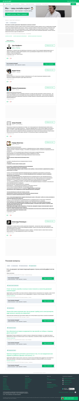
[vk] (75, 392)
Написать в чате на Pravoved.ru (69, 378)
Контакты (5, 382)
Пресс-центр (5, 385)
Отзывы (26, 383)
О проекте (4, 378)
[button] (69, 398)
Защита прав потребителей (14, 20)
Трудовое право (33, 265)
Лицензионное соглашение (63, 392)
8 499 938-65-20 (72, 1)
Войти (73, 4)
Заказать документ (28, 379)
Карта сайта (71, 392)
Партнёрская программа (51, 384)
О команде (5, 379)
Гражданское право (12, 327)
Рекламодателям (50, 387)
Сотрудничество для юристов (52, 385)
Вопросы (6, 20)
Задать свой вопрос (49, 64)
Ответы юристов (10, 40)
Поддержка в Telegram (68, 382)
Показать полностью (11, 295)
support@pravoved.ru (67, 380)
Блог (48, 378)
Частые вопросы (28, 381)
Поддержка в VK (67, 384)
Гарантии (26, 385)
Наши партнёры (6, 386)
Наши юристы (27, 382)
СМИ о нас (5, 383)
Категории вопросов (6, 389)
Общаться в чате (50, 45)
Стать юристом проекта (51, 379)
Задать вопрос (27, 378)
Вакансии (4, 381)
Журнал (26, 386)
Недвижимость (11, 308)
